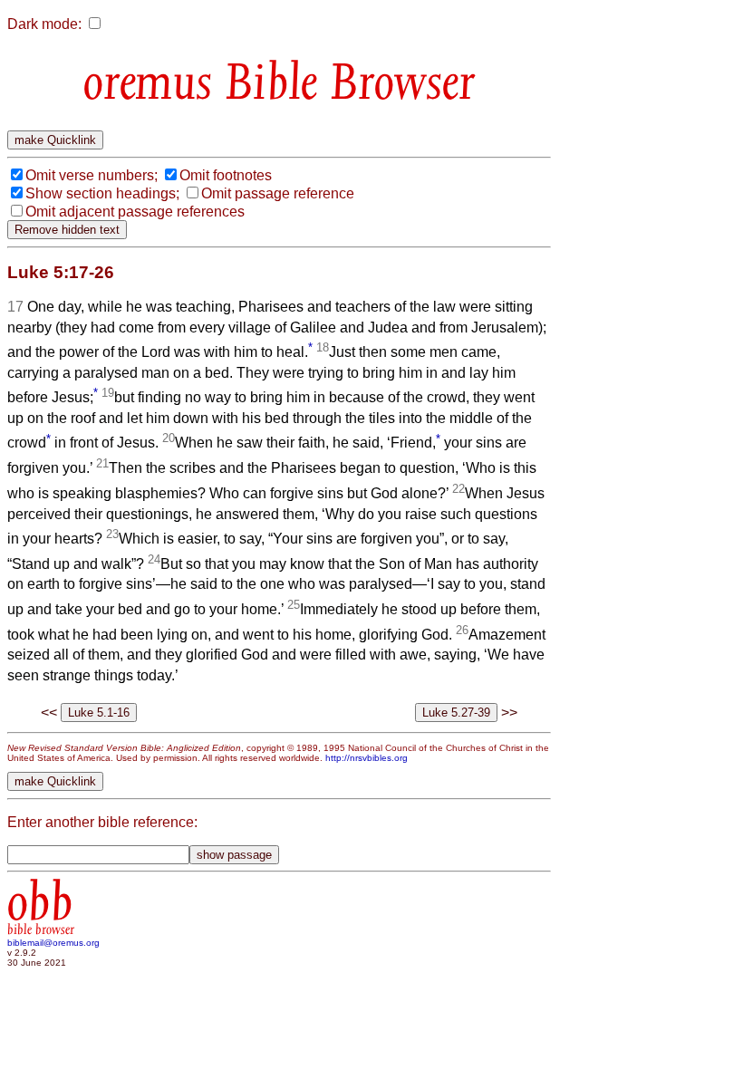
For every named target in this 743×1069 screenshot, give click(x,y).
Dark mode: (44, 24)
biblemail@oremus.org (53, 943)
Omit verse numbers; (91, 175)
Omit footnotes (225, 175)
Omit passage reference (277, 193)
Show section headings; (102, 193)
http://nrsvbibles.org (366, 758)
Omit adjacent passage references (135, 211)
